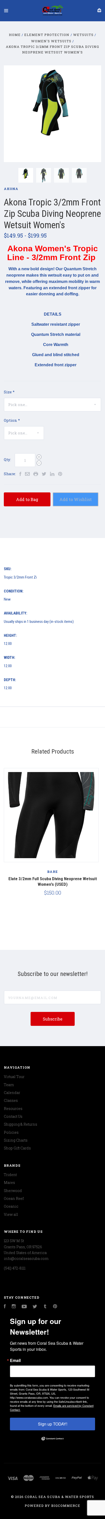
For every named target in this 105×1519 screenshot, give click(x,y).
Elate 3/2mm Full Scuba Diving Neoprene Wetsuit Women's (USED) (52, 881)
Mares (9, 1182)
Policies (11, 1132)
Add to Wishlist (75, 499)
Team (9, 1084)
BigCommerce (65, 1505)
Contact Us (13, 1116)
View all (11, 1214)
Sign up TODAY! (52, 1424)
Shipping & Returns (20, 1124)
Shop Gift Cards (17, 1148)
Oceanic (11, 1206)
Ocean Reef (14, 1198)
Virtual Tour (14, 1076)
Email (15, 1360)
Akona (11, 189)
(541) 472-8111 (14, 1268)
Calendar (12, 1092)
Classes (11, 1100)
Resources (13, 1108)
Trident (10, 1174)
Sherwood (13, 1190)
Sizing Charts (16, 1140)
